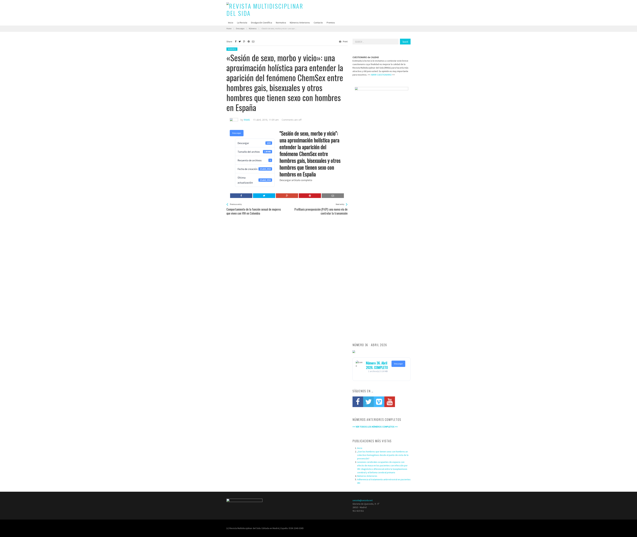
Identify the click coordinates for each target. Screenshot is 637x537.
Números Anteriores (300, 22)
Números (232, 49)
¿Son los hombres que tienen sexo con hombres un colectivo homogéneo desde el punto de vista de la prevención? (382, 455)
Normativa (281, 22)
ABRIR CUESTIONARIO (381, 74)
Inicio (230, 22)
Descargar (236, 133)
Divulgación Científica (261, 22)
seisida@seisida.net (363, 500)
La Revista (242, 22)
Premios (331, 22)
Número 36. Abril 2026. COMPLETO (377, 365)
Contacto (318, 22)
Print (345, 41)
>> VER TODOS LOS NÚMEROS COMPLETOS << (375, 426)
